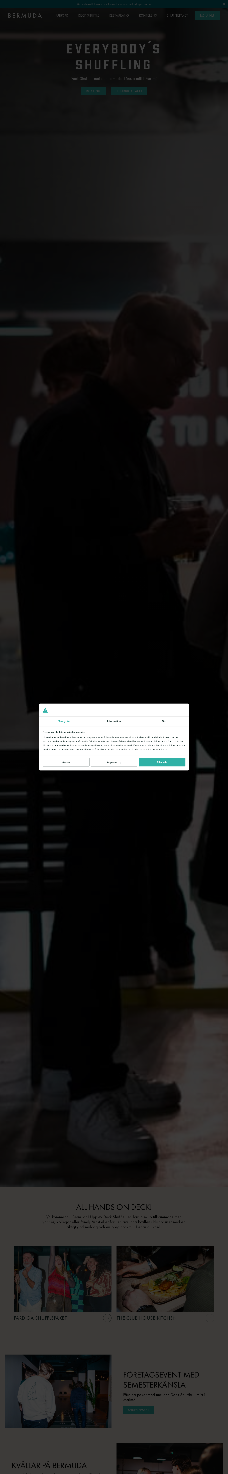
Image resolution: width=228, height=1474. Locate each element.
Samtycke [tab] (64, 721)
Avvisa (66, 762)
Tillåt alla (162, 762)
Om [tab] (164, 721)
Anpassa (112, 762)
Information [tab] (114, 721)
